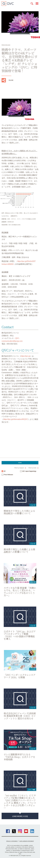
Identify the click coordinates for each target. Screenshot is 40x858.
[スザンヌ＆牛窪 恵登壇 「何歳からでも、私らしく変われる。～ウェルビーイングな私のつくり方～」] (20, 573)
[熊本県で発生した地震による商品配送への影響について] (20, 535)
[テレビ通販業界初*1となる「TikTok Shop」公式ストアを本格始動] (20, 740)
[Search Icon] (32, 3)
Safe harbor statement (26, 841)
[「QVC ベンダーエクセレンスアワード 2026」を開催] (20, 660)
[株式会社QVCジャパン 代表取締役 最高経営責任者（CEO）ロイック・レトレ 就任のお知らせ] (20, 699)
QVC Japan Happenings (28, 471)
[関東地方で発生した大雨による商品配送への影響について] (20, 496)
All (3, 471)
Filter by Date (32, 468)
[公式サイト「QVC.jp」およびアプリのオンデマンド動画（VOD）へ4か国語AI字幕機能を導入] (20, 617)
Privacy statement (12, 841)
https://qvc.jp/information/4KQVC (15, 419)
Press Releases (7, 475)
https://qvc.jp (25, 356)
